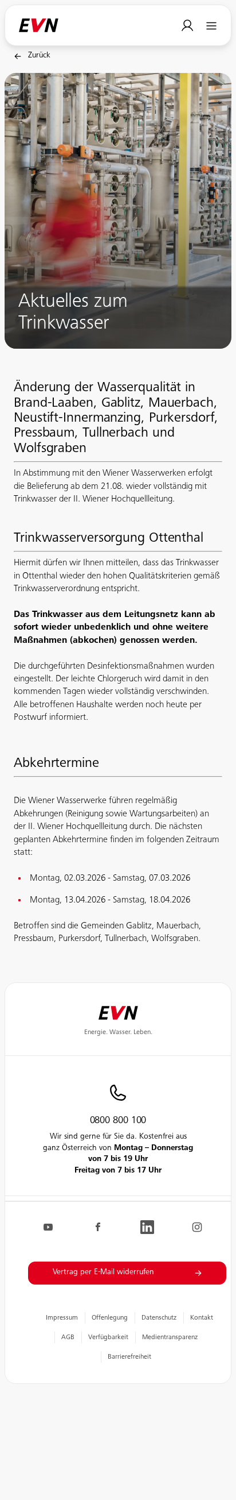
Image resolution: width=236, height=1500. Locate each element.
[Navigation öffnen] (211, 25)
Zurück (39, 56)
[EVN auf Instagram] (197, 1227)
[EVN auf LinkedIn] (147, 1227)
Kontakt (201, 1317)
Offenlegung (110, 1317)
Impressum (62, 1317)
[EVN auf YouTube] (48, 1227)
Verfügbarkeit (108, 1337)
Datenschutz (158, 1317)
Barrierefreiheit (129, 1357)
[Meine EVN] (187, 25)
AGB (67, 1337)
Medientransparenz (170, 1337)
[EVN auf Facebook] (98, 1227)
